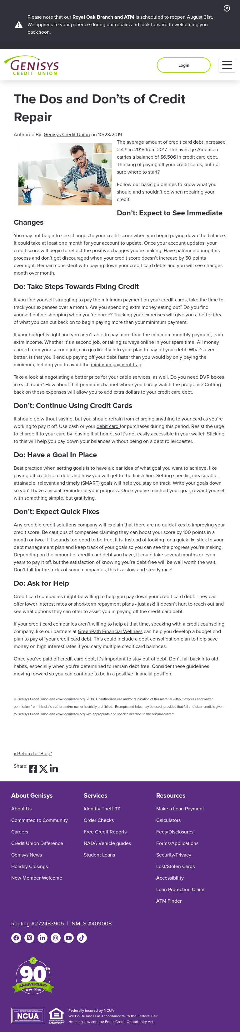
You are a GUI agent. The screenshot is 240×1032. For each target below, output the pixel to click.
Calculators (168, 820)
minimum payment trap (116, 364)
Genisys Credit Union (67, 134)
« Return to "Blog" (33, 753)
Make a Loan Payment (180, 808)
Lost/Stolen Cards (175, 866)
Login (183, 65)
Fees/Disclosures (174, 831)
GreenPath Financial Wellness (110, 631)
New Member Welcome (36, 877)
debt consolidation (159, 638)
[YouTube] (69, 938)
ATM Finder (169, 901)
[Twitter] (29, 938)
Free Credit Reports (105, 831)
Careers (19, 831)
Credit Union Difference (37, 843)
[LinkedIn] (43, 938)
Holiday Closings (29, 866)
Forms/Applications (177, 843)
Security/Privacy (173, 854)
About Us (21, 808)
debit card (108, 426)
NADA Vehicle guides (107, 843)
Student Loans (99, 854)
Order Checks (99, 820)
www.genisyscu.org (70, 699)
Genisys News (26, 854)
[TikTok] (82, 938)
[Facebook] (16, 938)
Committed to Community (39, 820)
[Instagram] (56, 938)
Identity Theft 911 (102, 808)
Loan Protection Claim (180, 889)
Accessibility (170, 877)
